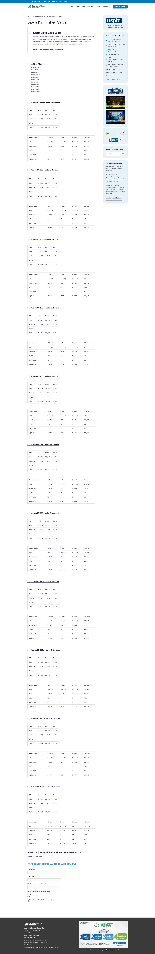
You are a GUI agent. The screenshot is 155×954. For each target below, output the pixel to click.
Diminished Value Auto (39, 16)
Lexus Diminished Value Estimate (48, 50)
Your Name (31, 869)
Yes (30, 894)
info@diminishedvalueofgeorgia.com (116, 60)
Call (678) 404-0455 (108, 950)
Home (72, 6)
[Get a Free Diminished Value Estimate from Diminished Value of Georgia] (103, 934)
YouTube (56, 947)
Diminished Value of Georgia (114, 72)
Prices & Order (80, 6)
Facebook (32, 947)
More (99, 6)
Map (31, 945)
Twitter (37, 947)
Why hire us (91, 6)
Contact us (106, 6)
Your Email (30, 876)
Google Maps (43, 947)
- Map (113, 69)
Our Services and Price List (113, 79)
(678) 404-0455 (112, 51)
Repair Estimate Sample (35, 900)
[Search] (123, 154)
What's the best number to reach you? (38, 884)
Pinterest (61, 947)
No (29, 896)
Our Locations (110, 76)
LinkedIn (50, 947)
